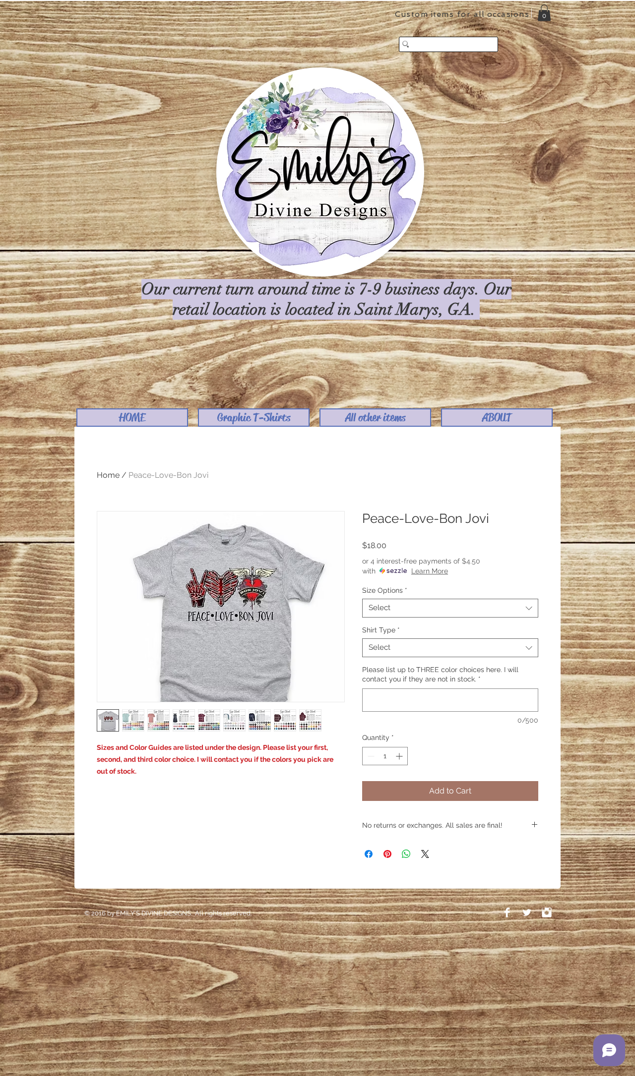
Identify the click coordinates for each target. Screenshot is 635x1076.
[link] (544, 12)
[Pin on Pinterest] (387, 854)
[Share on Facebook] (369, 854)
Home (108, 475)
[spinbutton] (385, 756)
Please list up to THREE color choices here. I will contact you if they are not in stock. (440, 674)
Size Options (384, 590)
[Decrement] (370, 756)
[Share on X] (425, 854)
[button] (254, 417)
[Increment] (400, 756)
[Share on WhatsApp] (406, 854)
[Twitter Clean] (527, 912)
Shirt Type (381, 630)
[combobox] (450, 608)
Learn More (429, 571)
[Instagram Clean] (547, 912)
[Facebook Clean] (507, 912)
